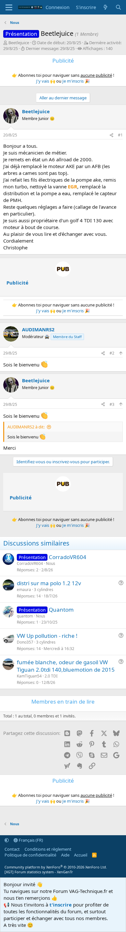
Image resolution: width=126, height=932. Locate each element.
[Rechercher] (118, 7)
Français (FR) (30, 840)
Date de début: (59, 42)
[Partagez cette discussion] (111, 135)
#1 (120, 135)
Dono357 (25, 642)
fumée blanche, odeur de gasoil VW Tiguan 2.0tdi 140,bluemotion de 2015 (66, 666)
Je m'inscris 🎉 (76, 81)
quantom (25, 616)
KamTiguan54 (29, 676)
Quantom (61, 609)
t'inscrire (60, 904)
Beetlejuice (18, 42)
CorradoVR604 (67, 557)
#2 (112, 353)
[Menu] (8, 7)
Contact (12, 849)
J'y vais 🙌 (45, 81)
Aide (65, 855)
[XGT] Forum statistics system (39, 871)
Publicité (17, 282)
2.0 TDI (51, 676)
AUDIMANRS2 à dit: (26, 427)
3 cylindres (43, 589)
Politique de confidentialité (30, 855)
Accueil (80, 855)
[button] (6, 840)
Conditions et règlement (48, 849)
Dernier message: (50, 48)
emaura (24, 589)
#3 (112, 404)
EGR (72, 186)
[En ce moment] (105, 7)
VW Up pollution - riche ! (47, 635)
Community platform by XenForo (56, 867)
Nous (50, 563)
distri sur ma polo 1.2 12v (49, 583)
